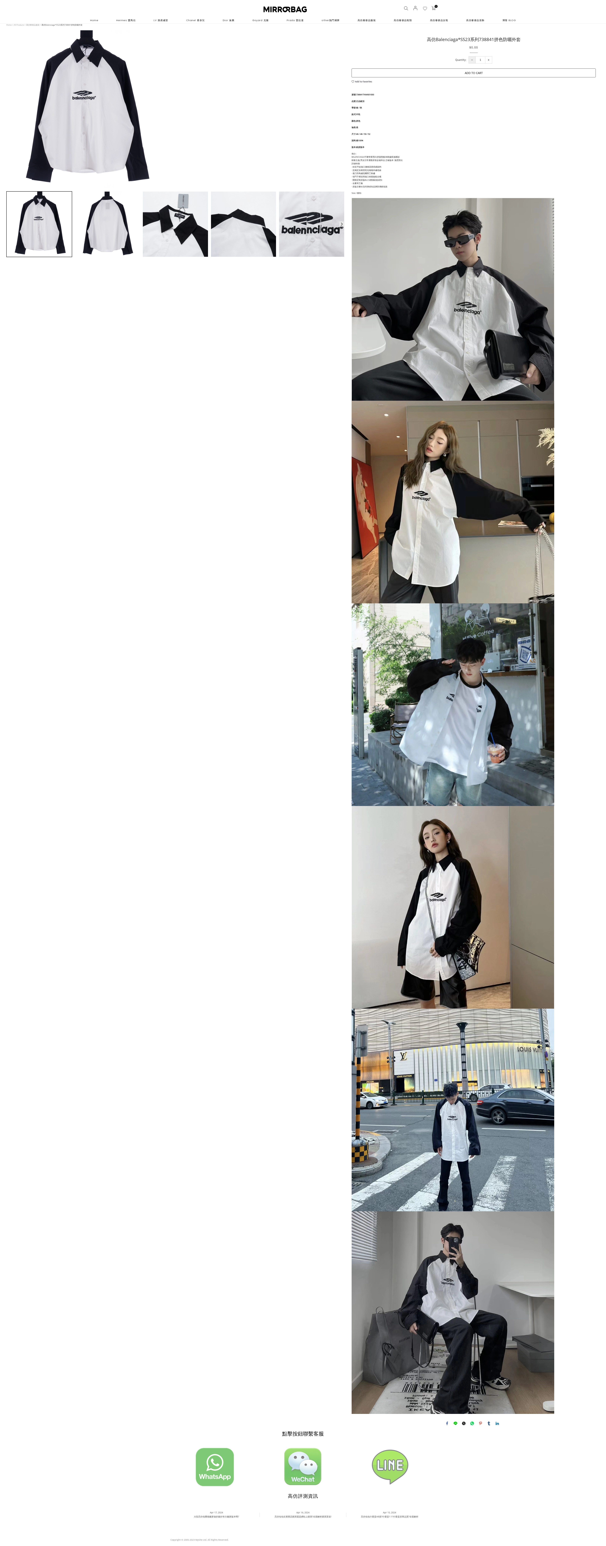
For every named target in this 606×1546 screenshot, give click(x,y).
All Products (19, 25)
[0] (433, 8)
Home (9, 25)
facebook (447, 1423)
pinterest (480, 1423)
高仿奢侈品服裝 (32, 25)
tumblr (489, 1423)
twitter (463, 1423)
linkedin (497, 1423)
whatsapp (472, 1423)
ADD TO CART (474, 73)
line (455, 1423)
